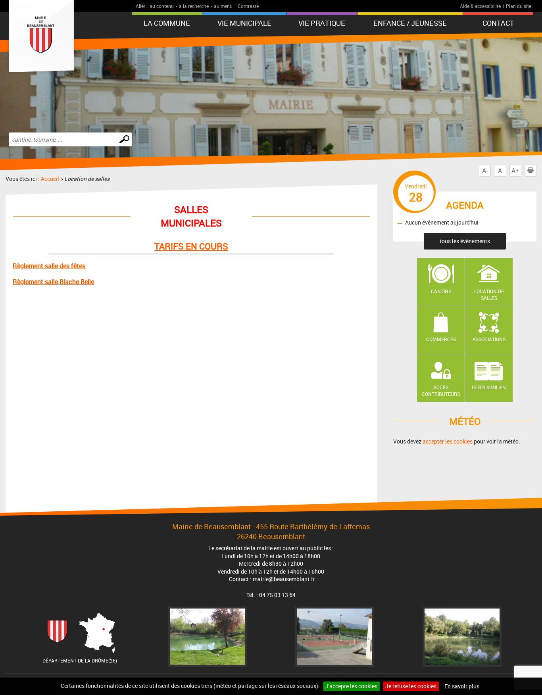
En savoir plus (461, 686)
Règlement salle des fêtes (49, 265)
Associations (489, 339)
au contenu (162, 6)
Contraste (248, 6)
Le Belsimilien (489, 387)
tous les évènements (465, 241)
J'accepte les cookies (351, 686)
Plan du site (518, 6)
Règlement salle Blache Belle (53, 281)
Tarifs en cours (191, 246)
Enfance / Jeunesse (410, 23)
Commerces (441, 339)
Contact (498, 23)
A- (485, 170)
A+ (515, 170)
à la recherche (194, 6)
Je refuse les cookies (410, 686)
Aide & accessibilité (480, 6)
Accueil (50, 178)
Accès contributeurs (441, 390)
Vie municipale (244, 23)
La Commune (167, 23)
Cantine (441, 291)
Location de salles (489, 294)
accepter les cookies (448, 441)
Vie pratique (321, 23)
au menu (223, 6)
